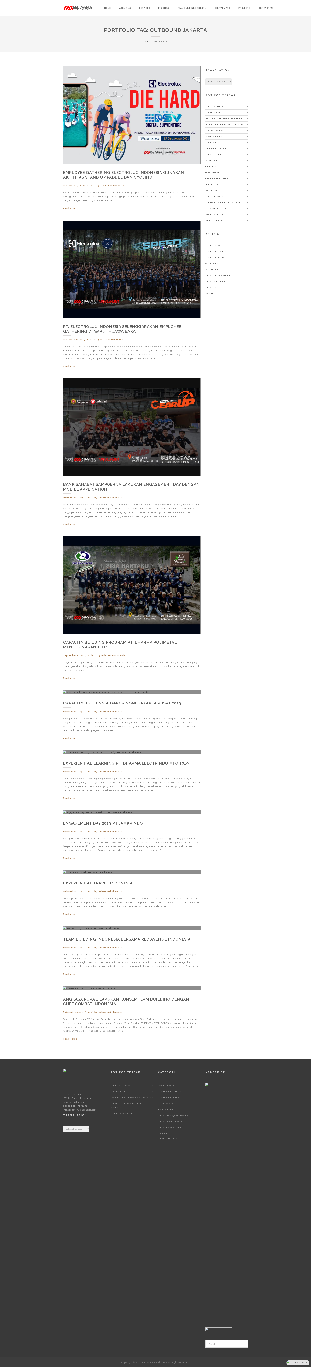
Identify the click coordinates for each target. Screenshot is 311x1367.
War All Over (211, 190)
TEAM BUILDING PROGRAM (191, 8)
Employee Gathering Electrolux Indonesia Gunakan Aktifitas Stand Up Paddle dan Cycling (123, 175)
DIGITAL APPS (222, 8)
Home (147, 42)
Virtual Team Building (216, 287)
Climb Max (210, 166)
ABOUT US (125, 8)
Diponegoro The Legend (217, 148)
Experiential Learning (216, 251)
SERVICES (144, 8)
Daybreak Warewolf (215, 130)
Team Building (212, 269)
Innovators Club (213, 154)
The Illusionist (212, 142)
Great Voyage (212, 172)
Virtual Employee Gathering (219, 275)
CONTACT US (266, 8)
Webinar (209, 293)
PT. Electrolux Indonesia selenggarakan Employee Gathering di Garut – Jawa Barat (122, 329)
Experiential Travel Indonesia (98, 883)
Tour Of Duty (211, 184)
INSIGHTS (163, 8)
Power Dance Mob (214, 136)
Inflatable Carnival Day (216, 208)
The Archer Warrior (214, 196)
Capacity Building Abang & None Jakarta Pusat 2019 (122, 703)
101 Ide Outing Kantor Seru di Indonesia (225, 124)
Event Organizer (213, 245)
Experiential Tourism (215, 257)
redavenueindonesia (112, 185)
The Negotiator (212, 112)
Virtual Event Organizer (217, 281)
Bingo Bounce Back (215, 220)
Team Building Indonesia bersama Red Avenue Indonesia (127, 939)
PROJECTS (244, 8)
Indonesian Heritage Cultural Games (223, 202)
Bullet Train (211, 160)
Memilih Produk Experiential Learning (224, 118)
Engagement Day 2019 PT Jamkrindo (103, 823)
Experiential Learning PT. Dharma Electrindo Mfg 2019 (126, 763)
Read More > (70, 208)
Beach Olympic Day (215, 214)
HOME (107, 8)
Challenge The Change (216, 178)
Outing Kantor (212, 263)
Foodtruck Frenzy (214, 106)
